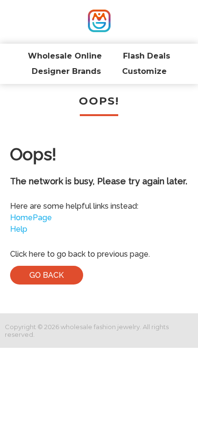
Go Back (46, 275)
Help (18, 229)
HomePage (31, 217)
